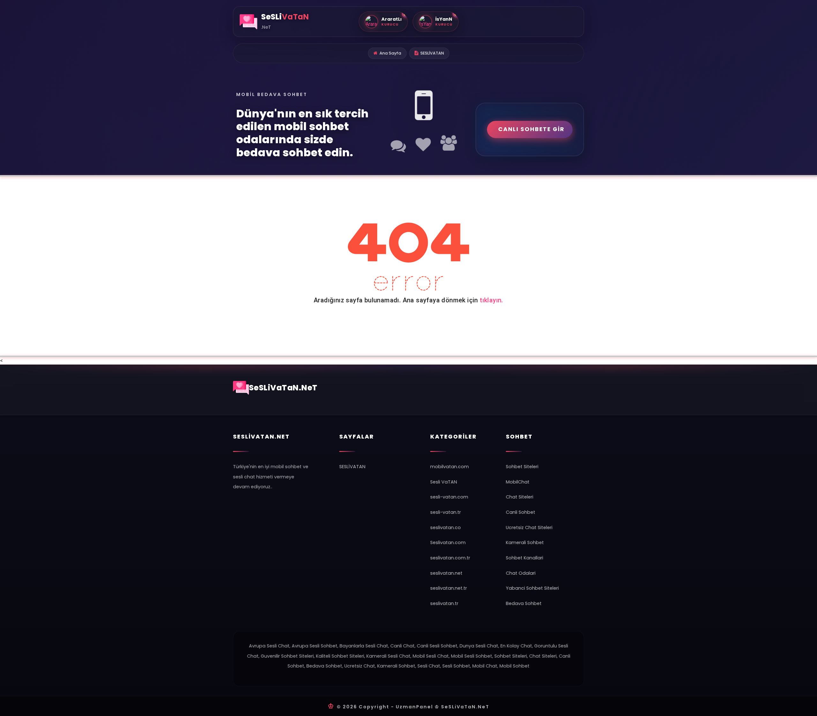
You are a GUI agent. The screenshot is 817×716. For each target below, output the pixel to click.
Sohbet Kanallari (524, 558)
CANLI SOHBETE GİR (531, 129)
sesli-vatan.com (449, 497)
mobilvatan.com (449, 466)
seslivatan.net (446, 573)
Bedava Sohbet (524, 603)
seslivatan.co (445, 527)
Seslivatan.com (448, 542)
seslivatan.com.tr (450, 558)
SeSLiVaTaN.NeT (283, 387)
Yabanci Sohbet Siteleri (532, 588)
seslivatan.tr (444, 603)
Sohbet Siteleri (522, 466)
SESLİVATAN (432, 53)
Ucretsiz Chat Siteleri (529, 527)
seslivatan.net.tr (448, 588)
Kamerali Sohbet (525, 542)
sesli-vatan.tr (445, 512)
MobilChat (517, 482)
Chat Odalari (521, 573)
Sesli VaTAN (443, 482)
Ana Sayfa (390, 53)
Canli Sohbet (520, 512)
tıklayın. (491, 300)
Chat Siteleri (519, 497)
